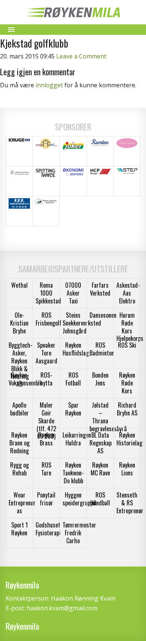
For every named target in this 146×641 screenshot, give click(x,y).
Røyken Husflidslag (76, 349)
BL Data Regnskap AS (100, 442)
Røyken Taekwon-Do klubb (73, 472)
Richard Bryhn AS (127, 408)
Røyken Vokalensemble (25, 379)
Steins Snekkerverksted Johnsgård (82, 323)
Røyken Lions (127, 468)
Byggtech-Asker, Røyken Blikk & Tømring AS (21, 364)
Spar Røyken (73, 408)
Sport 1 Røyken (19, 528)
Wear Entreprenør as (22, 502)
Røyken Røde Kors (127, 383)
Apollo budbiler (19, 408)
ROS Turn (46, 468)
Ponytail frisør (46, 498)
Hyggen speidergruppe (79, 498)
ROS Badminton (101, 349)
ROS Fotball (73, 379)
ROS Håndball (100, 498)
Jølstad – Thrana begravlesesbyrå (108, 416)
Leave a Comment (81, 56)
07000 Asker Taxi (73, 293)
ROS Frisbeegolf (48, 319)
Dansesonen (102, 315)
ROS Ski (127, 345)
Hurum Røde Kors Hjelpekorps (129, 327)
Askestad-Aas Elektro (128, 293)
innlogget (49, 85)
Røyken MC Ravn (100, 468)
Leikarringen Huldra (77, 438)
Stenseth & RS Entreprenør (129, 502)
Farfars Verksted (100, 289)
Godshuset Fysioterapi (48, 528)
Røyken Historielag (129, 438)
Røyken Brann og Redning (19, 442)
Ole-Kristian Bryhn (19, 323)
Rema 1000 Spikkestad (48, 293)
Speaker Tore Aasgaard (46, 353)
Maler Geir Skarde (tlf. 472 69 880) (46, 420)
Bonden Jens (100, 379)
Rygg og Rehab (19, 468)
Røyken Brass (46, 438)
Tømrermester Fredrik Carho (79, 532)
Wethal (19, 285)
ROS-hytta (46, 379)
